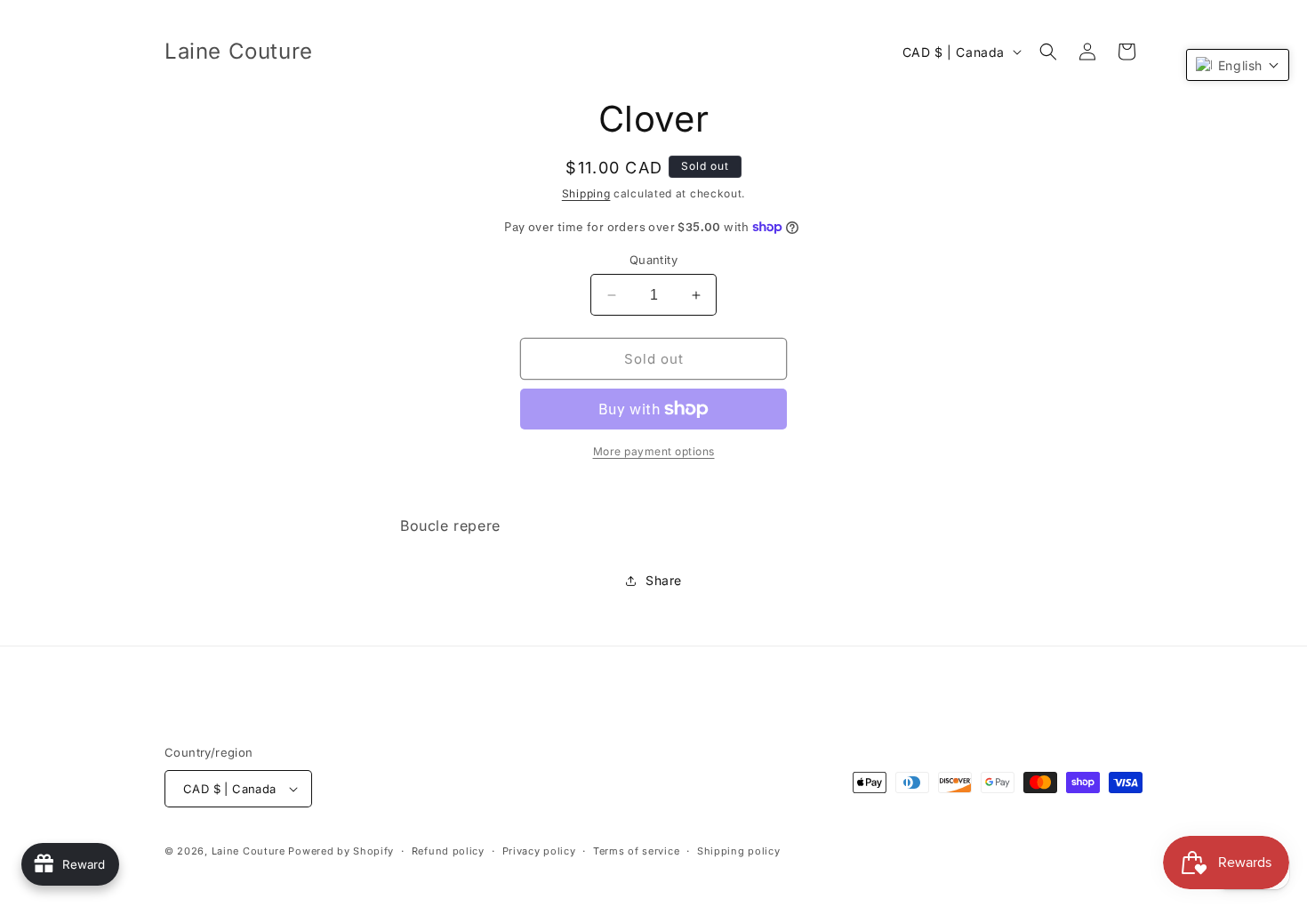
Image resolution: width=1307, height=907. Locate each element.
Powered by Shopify (341, 851)
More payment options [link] (654, 451)
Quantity (653, 260)
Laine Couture (248, 851)
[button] (1048, 51)
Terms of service (636, 851)
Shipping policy (739, 851)
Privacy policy (539, 851)
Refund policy (448, 851)
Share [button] (663, 580)
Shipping (586, 193)
